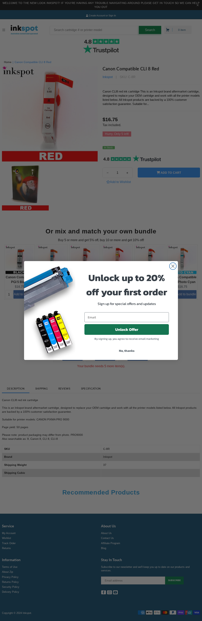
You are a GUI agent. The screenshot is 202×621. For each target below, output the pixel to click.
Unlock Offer (126, 329)
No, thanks (127, 350)
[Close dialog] (172, 266)
